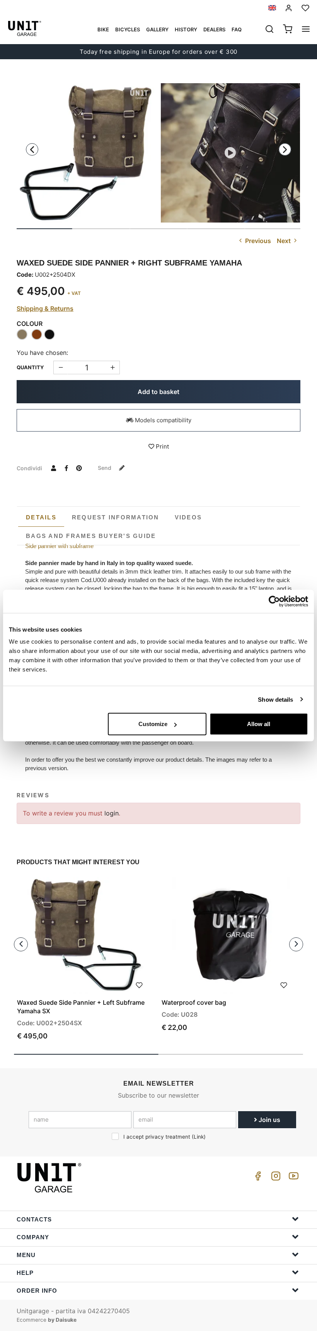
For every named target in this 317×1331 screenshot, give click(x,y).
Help (25, 1272)
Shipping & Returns (45, 308)
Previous (257, 241)
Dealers (214, 29)
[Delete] (113, 367)
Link (199, 1137)
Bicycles (127, 29)
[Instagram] (274, 1178)
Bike (103, 29)
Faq (237, 29)
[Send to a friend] (53, 468)
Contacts (34, 1219)
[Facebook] (257, 1178)
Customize (152, 724)
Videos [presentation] (188, 517)
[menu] (305, 29)
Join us (268, 1120)
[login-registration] (289, 8)
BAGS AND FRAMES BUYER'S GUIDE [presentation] (91, 536)
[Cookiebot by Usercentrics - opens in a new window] (274, 601)
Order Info (37, 1290)
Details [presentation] (41, 517)
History (186, 29)
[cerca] (269, 29)
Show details (275, 699)
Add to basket (158, 392)
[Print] (139, 984)
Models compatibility (162, 420)
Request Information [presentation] (115, 517)
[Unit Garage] (50, 1177)
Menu (26, 1255)
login (111, 813)
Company (33, 1237)
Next (284, 241)
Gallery (157, 29)
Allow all (258, 724)
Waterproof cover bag (194, 1002)
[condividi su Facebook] (66, 468)
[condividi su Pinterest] (78, 468)
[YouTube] (292, 1178)
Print (161, 446)
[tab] (41, 517)
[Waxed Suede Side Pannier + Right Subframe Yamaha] (86, 153)
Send (105, 467)
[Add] (60, 367)
